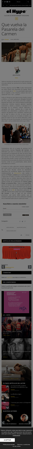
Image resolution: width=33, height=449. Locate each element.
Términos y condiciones (23, 444)
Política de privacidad (9, 444)
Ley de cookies (16, 446)
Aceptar (7, 440)
